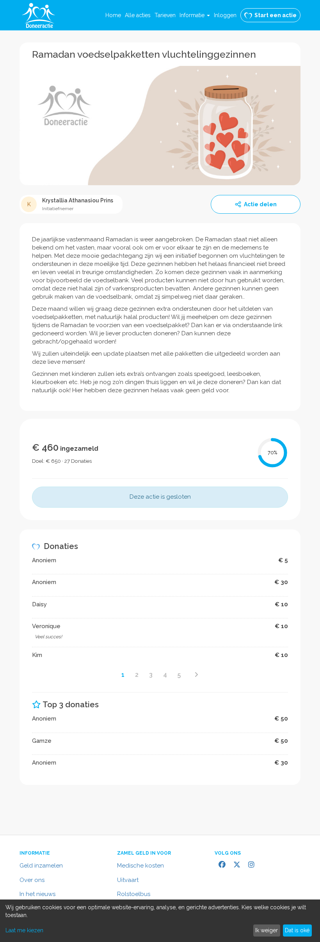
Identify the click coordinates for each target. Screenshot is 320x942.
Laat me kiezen (24, 930)
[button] (195, 15)
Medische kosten (140, 865)
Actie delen (260, 204)
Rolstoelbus (133, 894)
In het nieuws (37, 894)
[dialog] (160, 921)
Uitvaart (128, 880)
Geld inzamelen (41, 865)
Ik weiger (266, 930)
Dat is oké (297, 930)
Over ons (32, 880)
